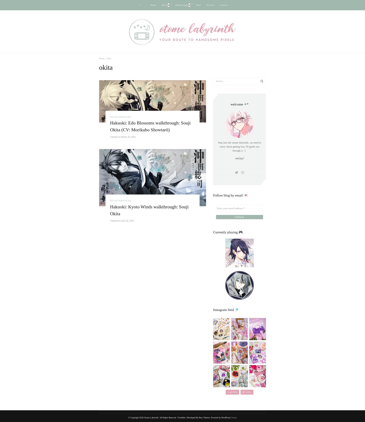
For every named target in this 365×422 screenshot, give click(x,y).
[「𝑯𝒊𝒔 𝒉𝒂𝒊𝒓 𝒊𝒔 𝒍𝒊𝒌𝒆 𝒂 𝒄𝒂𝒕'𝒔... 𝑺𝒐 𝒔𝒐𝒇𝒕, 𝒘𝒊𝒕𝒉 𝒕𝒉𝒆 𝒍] (239, 376)
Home (153, 5)
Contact (224, 5)
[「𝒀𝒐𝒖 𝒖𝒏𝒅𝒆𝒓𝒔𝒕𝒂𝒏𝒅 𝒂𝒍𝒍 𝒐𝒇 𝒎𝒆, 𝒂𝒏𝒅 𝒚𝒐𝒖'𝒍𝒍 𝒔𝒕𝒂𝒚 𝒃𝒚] (239, 329)
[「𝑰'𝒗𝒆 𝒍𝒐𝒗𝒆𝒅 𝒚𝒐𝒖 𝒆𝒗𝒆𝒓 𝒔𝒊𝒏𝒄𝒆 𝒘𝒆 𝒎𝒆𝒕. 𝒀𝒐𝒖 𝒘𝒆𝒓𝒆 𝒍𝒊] (221, 376)
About (165, 5)
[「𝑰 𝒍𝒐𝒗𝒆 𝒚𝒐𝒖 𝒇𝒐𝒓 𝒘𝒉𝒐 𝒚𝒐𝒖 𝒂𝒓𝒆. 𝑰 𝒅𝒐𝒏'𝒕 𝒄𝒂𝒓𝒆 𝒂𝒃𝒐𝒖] (239, 353)
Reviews (210, 5)
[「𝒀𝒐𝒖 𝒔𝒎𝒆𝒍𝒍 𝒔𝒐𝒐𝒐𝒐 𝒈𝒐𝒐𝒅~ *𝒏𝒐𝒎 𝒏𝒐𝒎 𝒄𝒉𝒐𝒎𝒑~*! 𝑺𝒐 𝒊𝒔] (221, 329)
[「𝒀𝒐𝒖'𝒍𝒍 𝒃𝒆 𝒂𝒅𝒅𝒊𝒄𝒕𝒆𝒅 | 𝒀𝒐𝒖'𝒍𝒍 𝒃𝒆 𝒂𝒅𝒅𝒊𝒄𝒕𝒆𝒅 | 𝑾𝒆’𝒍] (257, 376)
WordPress (225, 418)
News (198, 5)
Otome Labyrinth (151, 418)
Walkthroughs (181, 5)
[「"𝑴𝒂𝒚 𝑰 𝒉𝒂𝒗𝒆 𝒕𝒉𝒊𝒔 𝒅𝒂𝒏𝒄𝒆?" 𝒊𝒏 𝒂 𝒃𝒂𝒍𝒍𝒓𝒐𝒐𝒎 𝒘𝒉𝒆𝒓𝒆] (257, 353)
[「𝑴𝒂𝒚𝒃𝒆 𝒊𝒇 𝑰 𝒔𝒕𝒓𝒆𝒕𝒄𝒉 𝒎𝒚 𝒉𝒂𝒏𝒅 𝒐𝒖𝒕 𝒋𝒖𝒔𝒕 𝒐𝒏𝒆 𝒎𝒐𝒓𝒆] (221, 353)
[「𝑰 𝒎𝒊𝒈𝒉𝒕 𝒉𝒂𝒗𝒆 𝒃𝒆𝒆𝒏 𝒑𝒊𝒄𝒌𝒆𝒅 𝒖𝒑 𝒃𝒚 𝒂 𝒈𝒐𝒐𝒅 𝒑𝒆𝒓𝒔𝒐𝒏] (257, 329)
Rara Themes (204, 418)
